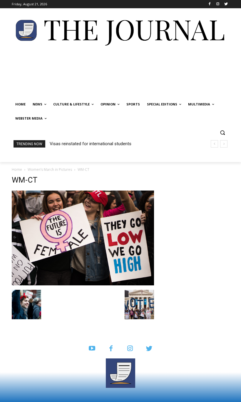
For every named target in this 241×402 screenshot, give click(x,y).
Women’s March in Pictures (50, 169)
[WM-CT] (83, 283)
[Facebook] (209, 4)
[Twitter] (225, 4)
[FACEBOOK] (111, 349)
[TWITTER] (149, 349)
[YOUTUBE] (92, 349)
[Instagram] (217, 4)
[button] (222, 133)
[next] (223, 144)
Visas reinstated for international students (90, 143)
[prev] (214, 144)
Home (17, 169)
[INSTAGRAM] (130, 349)
